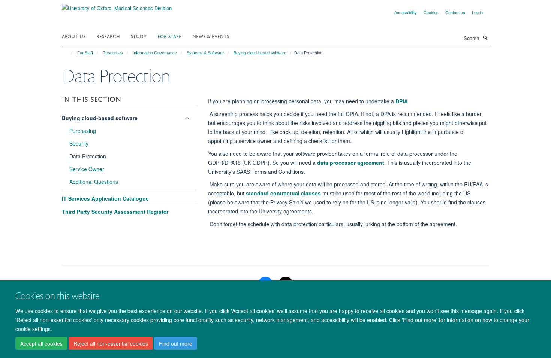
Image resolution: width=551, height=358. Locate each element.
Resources (113, 53)
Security (78, 143)
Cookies (431, 12)
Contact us (455, 12)
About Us (73, 35)
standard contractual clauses (283, 193)
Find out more (175, 343)
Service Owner (86, 169)
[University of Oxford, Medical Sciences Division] (117, 5)
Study (139, 35)
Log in (477, 12)
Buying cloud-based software (260, 53)
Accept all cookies (41, 343)
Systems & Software (205, 53)
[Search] (485, 37)
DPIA (401, 101)
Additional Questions (93, 181)
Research (108, 35)
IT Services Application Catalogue (105, 198)
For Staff (169, 35)
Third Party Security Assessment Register (115, 211)
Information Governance (155, 53)
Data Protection (87, 156)
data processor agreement (350, 162)
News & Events (210, 35)
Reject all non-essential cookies (110, 343)
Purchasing (82, 130)
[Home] (68, 53)
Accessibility (405, 12)
